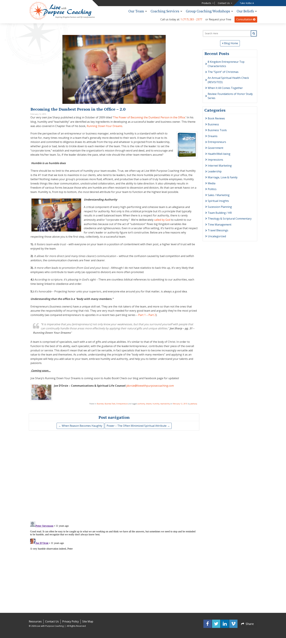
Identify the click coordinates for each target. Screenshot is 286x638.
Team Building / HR (220, 213)
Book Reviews (216, 118)
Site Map (87, 621)
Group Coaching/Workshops (208, 11)
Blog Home (230, 43)
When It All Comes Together (225, 88)
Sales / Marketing (219, 195)
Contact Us (224, 3)
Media (211, 183)
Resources (35, 621)
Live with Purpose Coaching (62, 11)
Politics (212, 189)
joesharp (193, 404)
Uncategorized (217, 236)
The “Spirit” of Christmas (223, 72)
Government (215, 148)
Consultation (244, 19)
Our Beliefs (245, 11)
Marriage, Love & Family (223, 177)
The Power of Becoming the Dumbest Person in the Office (149, 117)
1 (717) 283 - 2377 (191, 19)
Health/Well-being (219, 154)
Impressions (215, 159)
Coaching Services (165, 11)
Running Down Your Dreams (104, 126)
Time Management (219, 224)
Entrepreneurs (122, 404)
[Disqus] (114, 475)
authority (141, 404)
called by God (162, 220)
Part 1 (142, 315)
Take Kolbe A (247, 3)
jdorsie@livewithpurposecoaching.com (150, 385)
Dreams (212, 136)
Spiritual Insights (218, 201)
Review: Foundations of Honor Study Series (230, 96)
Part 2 (152, 315)
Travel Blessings (218, 230)
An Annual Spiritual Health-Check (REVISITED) (228, 80)
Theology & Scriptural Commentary (230, 218)
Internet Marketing (220, 165)
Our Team (136, 11)
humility (156, 404)
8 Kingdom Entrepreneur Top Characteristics (226, 64)
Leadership (215, 171)
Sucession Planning (220, 207)
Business (100, 404)
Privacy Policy (70, 621)
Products (206, 3)
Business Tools (110, 404)
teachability (165, 404)
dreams (149, 404)
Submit (254, 33)
